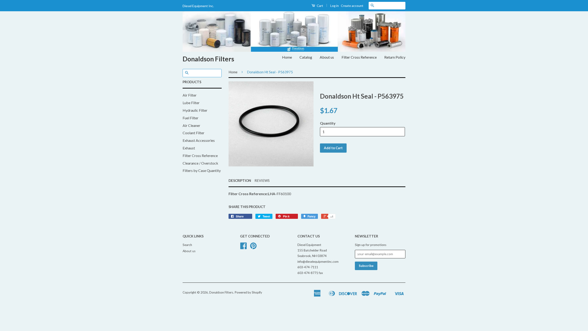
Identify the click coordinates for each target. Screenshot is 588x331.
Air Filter (190, 95)
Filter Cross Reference (359, 57)
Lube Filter (191, 102)
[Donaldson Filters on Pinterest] (253, 247)
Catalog (306, 57)
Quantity (328, 123)
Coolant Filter (193, 133)
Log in (334, 6)
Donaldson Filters (208, 59)
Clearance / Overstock (200, 163)
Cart (319, 6)
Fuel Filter (190, 118)
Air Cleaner (191, 125)
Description (240, 180)
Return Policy (394, 57)
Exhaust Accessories (199, 140)
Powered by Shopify (248, 292)
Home (287, 57)
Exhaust (189, 148)
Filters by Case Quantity (202, 170)
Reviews (262, 180)
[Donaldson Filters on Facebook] (243, 247)
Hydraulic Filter (195, 110)
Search (187, 245)
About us (327, 57)
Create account (352, 6)
